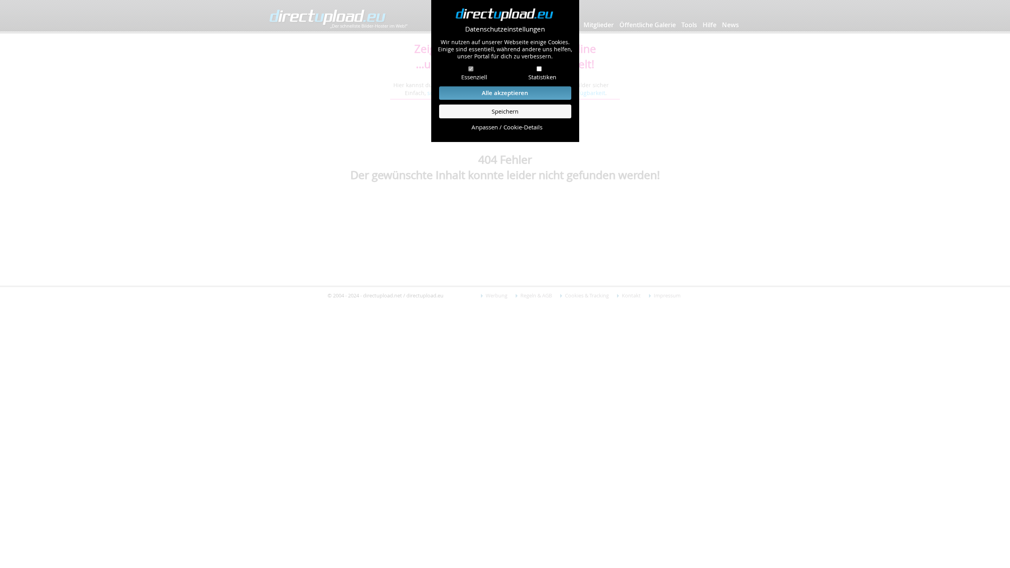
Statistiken (542, 77)
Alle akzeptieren (505, 93)
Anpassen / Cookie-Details (506, 127)
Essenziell (474, 77)
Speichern (505, 111)
